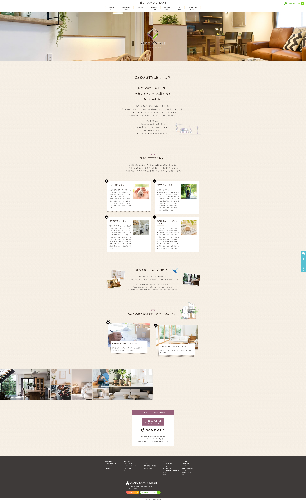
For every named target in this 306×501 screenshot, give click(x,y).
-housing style (109, 466)
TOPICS (184, 461)
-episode (107, 468)
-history (165, 466)
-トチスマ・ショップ (130, 466)
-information (185, 463)
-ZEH (164, 474)
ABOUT (165, 461)
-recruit (184, 466)
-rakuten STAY (147, 468)
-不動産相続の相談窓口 (150, 466)
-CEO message (167, 463)
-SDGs (165, 472)
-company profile (168, 468)
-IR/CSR (184, 470)
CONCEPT (108, 461)
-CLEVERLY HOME (187, 468)
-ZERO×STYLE (128, 468)
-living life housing (110, 463)
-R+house (146, 463)
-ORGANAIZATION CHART (171, 470)
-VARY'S (126, 470)
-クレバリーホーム (129, 463)
